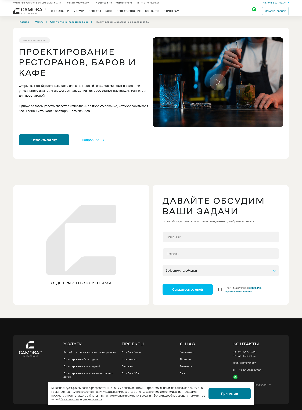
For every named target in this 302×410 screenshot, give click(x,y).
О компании (186, 352)
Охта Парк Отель (131, 352)
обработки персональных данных (243, 289)
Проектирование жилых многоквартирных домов (88, 375)
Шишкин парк (130, 359)
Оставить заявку (44, 140)
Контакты (152, 11)
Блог (108, 11)
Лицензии (185, 359)
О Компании (60, 11)
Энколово (127, 366)
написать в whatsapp (274, 3)
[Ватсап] (256, 11)
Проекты (95, 11)
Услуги (79, 11)
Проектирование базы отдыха (80, 359)
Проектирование (129, 11)
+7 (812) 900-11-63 (103, 3)
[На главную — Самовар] (41, 349)
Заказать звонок (275, 11)
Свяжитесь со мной (187, 289)
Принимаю (229, 393)
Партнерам (171, 11)
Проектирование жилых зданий (81, 366)
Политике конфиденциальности (81, 399)
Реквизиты (186, 366)
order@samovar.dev (77, 3)
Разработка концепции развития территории (89, 352)
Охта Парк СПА (130, 373)
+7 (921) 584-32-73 (123, 3)
